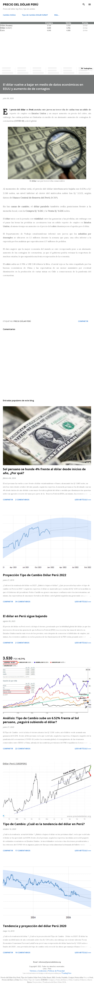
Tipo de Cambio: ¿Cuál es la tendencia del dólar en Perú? (44, 824)
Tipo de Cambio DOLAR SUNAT (35, 15)
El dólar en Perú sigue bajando (25, 616)
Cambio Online (9, 15)
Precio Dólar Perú (22, 321)
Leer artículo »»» (83, 499)
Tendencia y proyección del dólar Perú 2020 (34, 926)
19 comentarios (22, 952)
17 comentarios (22, 850)
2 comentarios (22, 499)
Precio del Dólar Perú (20, 4)
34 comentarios (22, 601)
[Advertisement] (47, 49)
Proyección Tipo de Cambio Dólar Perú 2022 (34, 575)
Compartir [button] (83, 321)
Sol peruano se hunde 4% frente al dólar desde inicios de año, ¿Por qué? (44, 471)
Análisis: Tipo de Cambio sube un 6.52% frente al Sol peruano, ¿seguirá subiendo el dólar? (41, 720)
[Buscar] (83, 4)
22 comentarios (22, 748)
